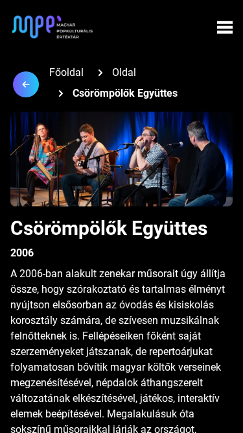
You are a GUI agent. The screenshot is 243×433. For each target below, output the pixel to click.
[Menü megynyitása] (225, 27)
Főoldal (66, 72)
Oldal (124, 72)
